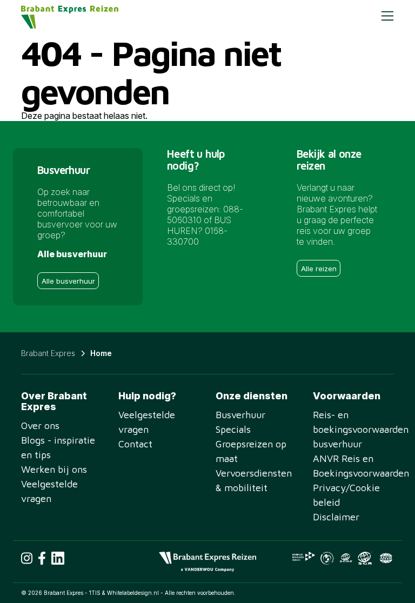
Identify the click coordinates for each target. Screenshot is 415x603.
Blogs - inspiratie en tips (58, 447)
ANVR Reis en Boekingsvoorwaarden (353, 466)
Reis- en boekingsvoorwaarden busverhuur (353, 429)
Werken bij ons (54, 469)
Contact (135, 444)
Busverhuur (240, 414)
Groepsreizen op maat (251, 451)
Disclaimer (336, 516)
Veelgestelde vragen (49, 491)
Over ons (40, 425)
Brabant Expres (48, 353)
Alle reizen (319, 268)
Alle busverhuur (68, 281)
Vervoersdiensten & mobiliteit (254, 480)
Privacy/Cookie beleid (346, 495)
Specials (233, 429)
